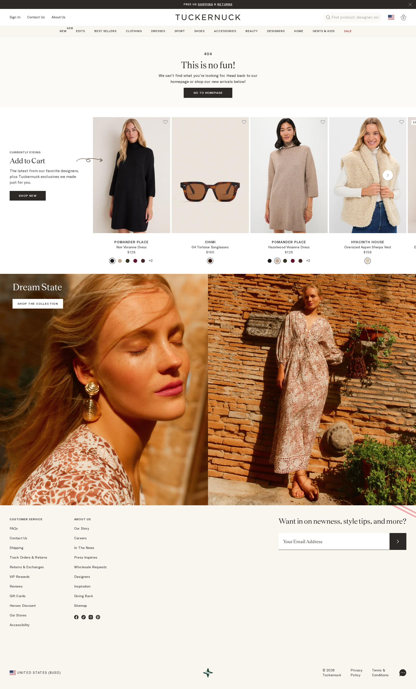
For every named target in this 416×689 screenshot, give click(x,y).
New (63, 31)
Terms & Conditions (380, 672)
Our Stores (18, 615)
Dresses (158, 31)
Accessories (225, 31)
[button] (131, 235)
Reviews (16, 586)
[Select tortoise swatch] (210, 261)
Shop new (28, 195)
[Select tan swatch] (120, 261)
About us (82, 519)
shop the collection (38, 303)
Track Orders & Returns (28, 557)
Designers (276, 31)
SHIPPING (205, 4)
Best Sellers (105, 31)
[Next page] (167, 241)
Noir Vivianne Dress (131, 247)
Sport (180, 31)
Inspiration (82, 586)
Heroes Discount (23, 605)
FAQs (14, 528)
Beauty (252, 31)
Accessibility (19, 625)
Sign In (15, 17)
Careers (80, 538)
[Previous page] (111, 175)
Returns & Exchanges (27, 567)
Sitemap (80, 605)
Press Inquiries (85, 557)
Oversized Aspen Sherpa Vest (367, 247)
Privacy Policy (356, 672)
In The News (84, 548)
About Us (59, 17)
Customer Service (26, 519)
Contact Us (36, 17)
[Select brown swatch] (143, 261)
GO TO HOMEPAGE (208, 93)
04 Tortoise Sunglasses (210, 247)
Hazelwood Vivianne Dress (289, 247)
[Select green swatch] (128, 261)
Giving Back (83, 596)
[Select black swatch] (112, 261)
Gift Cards (18, 596)
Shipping (16, 548)
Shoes (199, 31)
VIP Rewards (20, 576)
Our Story (81, 528)
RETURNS (225, 4)
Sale (348, 31)
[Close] (410, 5)
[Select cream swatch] (368, 261)
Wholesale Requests (90, 567)
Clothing (134, 31)
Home (298, 31)
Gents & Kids (324, 31)
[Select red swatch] (135, 261)
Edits (80, 31)
